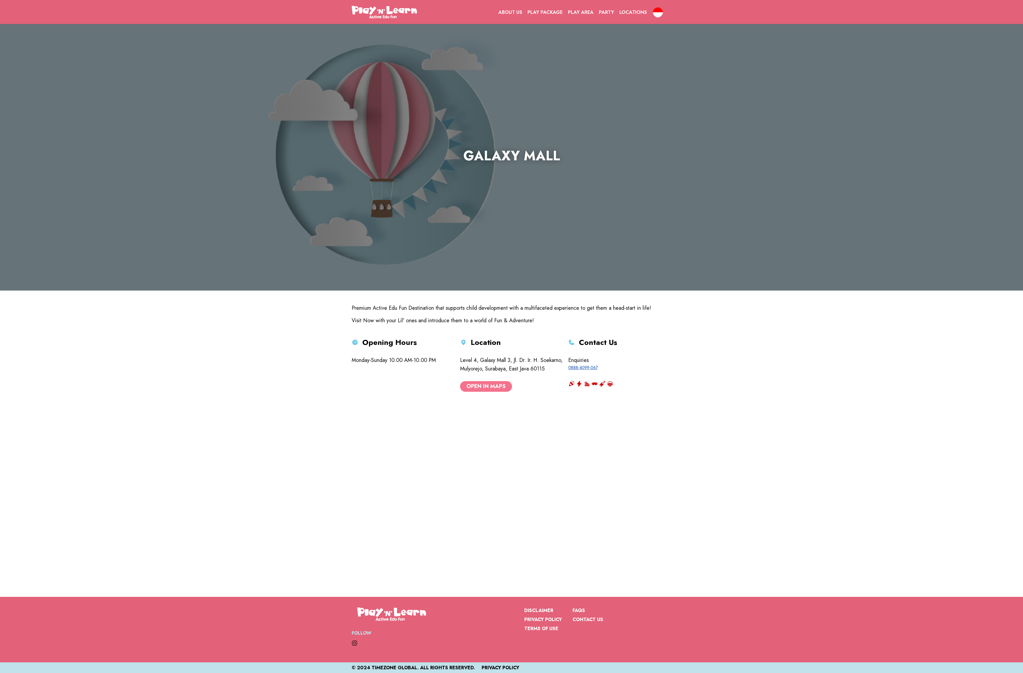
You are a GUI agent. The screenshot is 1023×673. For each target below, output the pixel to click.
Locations (633, 12)
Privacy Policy (543, 619)
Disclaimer (538, 610)
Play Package (545, 12)
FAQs (579, 610)
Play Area (581, 12)
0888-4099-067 (583, 368)
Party (606, 12)
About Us (510, 12)
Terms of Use (541, 628)
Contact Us (588, 619)
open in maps (486, 386)
